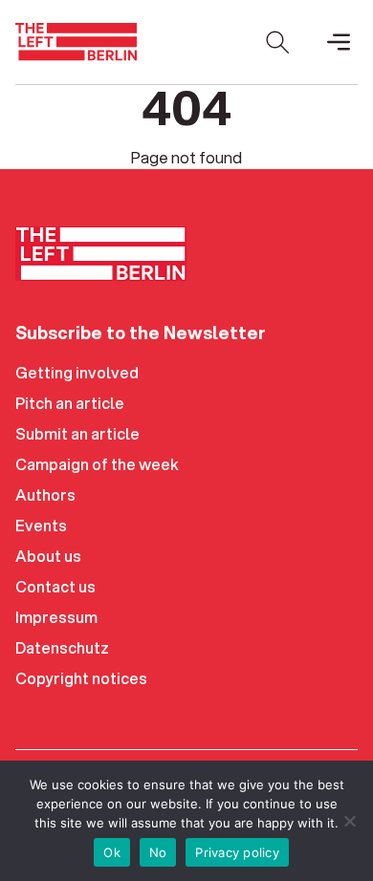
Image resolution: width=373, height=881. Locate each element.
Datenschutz (62, 647)
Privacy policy (237, 852)
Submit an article (77, 433)
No (158, 852)
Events (41, 525)
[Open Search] (277, 42)
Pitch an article (69, 403)
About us (48, 556)
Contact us (55, 586)
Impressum (56, 617)
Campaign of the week (97, 464)
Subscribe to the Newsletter (140, 332)
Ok (112, 852)
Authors (45, 494)
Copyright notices (81, 678)
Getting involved (77, 372)
